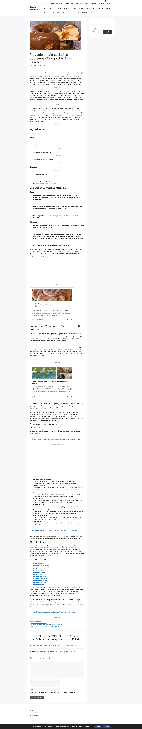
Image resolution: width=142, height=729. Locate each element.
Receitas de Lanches (39, 572)
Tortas (91, 12)
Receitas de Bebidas (39, 576)
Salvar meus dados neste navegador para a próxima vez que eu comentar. (53, 692)
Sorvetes (70, 12)
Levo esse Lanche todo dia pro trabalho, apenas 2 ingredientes (54, 530)
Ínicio (45, 3)
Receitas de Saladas (39, 582)
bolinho (109, 3)
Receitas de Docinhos (40, 580)
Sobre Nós (79, 3)
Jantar (59, 8)
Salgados (46, 12)
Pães (94, 8)
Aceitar (98, 726)
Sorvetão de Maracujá (41, 623)
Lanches (66, 8)
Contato (87, 3)
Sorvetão (33, 623)
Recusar (107, 726)
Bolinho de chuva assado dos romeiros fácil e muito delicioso (46, 624)
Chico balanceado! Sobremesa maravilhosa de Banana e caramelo (55, 651)
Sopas (63, 12)
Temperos (84, 12)
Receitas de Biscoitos (40, 578)
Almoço (94, 3)
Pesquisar (95, 29)
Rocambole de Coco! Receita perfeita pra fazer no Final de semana (47, 626)
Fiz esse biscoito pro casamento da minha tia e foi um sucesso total (55, 439)
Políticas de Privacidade (56, 3)
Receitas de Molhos (39, 569)
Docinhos (52, 8)
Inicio (31, 710)
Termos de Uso (69, 3)
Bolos (45, 8)
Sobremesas (55, 12)
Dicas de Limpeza (38, 584)
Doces (32, 621)
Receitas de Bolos (38, 563)
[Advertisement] (57, 268)
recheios (100, 8)
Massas (81, 8)
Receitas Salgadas (34, 8)
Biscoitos (101, 3)
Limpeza (74, 8)
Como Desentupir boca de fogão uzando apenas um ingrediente (54, 612)
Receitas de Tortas (39, 571)
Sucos (77, 12)
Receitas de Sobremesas (41, 565)
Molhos (88, 8)
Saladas (108, 8)
